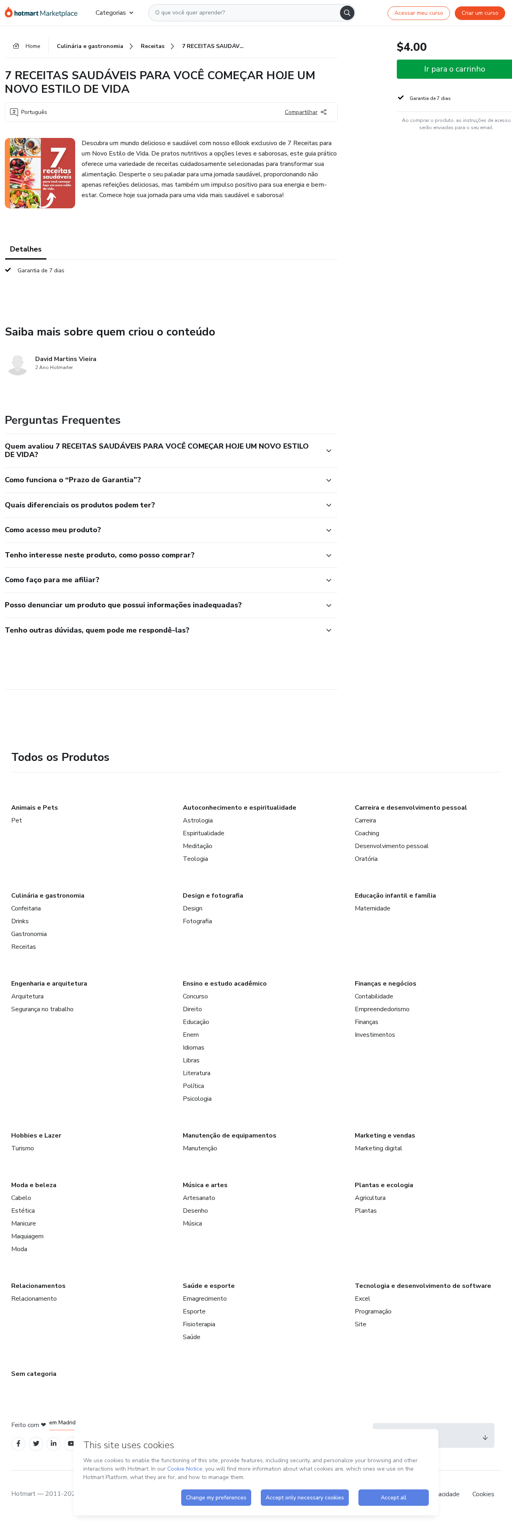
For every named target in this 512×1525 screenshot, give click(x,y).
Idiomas (193, 1047)
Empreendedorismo (382, 1009)
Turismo (22, 1148)
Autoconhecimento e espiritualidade (239, 807)
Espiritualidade (203, 833)
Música (192, 1223)
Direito (192, 1009)
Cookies (483, 1494)
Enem (191, 1034)
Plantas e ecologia (384, 1185)
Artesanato (199, 1198)
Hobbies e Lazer (36, 1135)
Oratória (366, 858)
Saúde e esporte (209, 1285)
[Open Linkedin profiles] (54, 1443)
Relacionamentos (38, 1285)
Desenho (195, 1210)
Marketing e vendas (385, 1135)
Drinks (20, 921)
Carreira (365, 820)
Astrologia (198, 820)
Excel (362, 1298)
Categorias (111, 12)
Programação (373, 1311)
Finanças (366, 1022)
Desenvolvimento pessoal (392, 846)
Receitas (23, 946)
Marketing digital (378, 1148)
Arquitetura (27, 996)
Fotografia (197, 921)
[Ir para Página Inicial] (44, 12)
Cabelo (21, 1198)
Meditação (197, 846)
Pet (16, 820)
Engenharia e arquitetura (49, 983)
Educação (196, 1022)
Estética (23, 1210)
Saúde (191, 1337)
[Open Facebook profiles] (18, 1443)
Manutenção (200, 1148)
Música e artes (205, 1185)
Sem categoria (33, 1373)
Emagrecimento (205, 1298)
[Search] (347, 13)
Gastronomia (29, 934)
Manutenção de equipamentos (229, 1135)
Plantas (366, 1210)
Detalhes (26, 249)
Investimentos (375, 1034)
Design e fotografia (213, 895)
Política (193, 1086)
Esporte (194, 1311)
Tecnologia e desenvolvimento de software (423, 1285)
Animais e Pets (34, 807)
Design (192, 908)
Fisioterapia (199, 1324)
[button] (162, 450)
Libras (191, 1060)
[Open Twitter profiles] (36, 1443)
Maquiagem (27, 1236)
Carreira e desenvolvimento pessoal (411, 807)
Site (360, 1324)
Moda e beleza (33, 1185)
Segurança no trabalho (42, 1009)
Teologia (195, 858)
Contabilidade (374, 996)
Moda (19, 1249)
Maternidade (372, 908)
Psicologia (197, 1098)
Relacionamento (34, 1298)
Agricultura (370, 1198)
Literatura (196, 1073)
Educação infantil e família (395, 895)
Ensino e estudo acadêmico (225, 983)
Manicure (23, 1223)
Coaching (367, 833)
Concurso (195, 996)
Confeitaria (26, 908)
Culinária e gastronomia (47, 895)
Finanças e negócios (385, 983)
